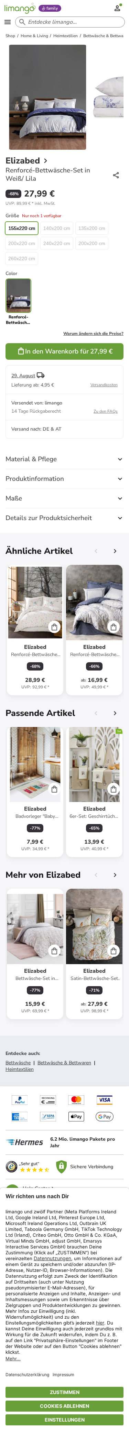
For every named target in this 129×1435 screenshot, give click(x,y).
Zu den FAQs (106, 411)
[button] (30, 203)
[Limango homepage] (20, 8)
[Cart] (54, 627)
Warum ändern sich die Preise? (93, 333)
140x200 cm (56, 228)
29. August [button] (23, 375)
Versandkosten (104, 385)
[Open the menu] (7, 22)
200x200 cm (91, 243)
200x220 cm (21, 243)
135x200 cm (91, 228)
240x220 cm (56, 243)
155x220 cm (21, 228)
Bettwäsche (18, 1062)
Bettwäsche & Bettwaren (64, 1062)
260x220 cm (21, 258)
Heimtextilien (20, 1069)
